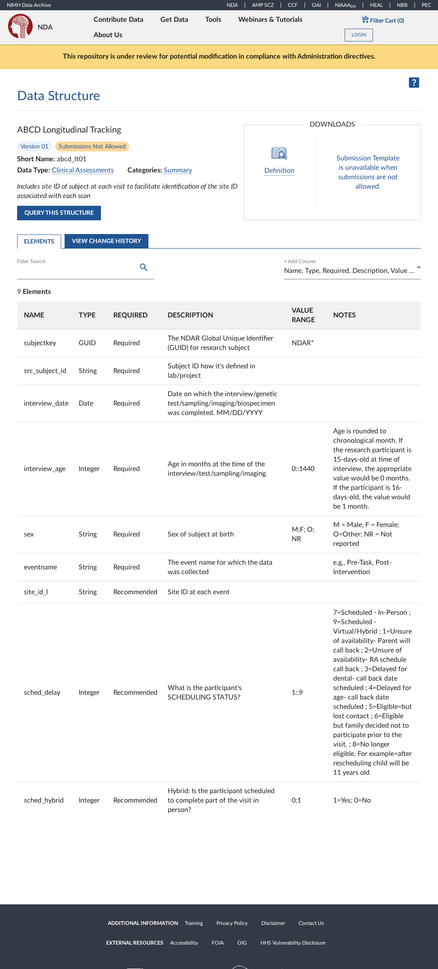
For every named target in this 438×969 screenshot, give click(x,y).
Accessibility (184, 942)
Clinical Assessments (83, 170)
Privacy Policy (232, 923)
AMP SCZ (263, 5)
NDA (232, 5)
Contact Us (311, 923)
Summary (178, 170)
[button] (46, 315)
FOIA (218, 942)
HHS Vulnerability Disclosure (293, 942)
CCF (293, 5)
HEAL (376, 5)
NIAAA (345, 5)
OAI (316, 5)
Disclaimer (273, 923)
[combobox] (352, 271)
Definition (279, 170)
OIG (242, 942)
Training (194, 923)
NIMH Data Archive (29, 5)
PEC (426, 5)
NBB (402, 5)
